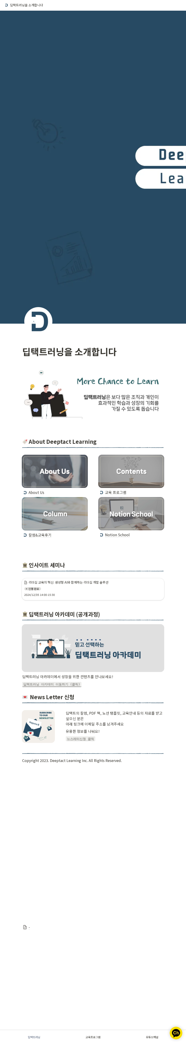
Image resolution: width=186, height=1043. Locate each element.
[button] (23, 5)
